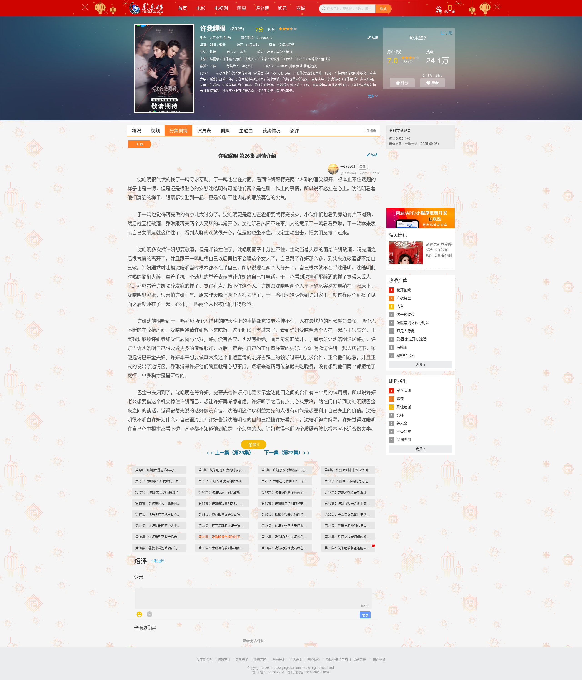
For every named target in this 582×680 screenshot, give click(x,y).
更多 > (421, 364)
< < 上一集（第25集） (231, 452)
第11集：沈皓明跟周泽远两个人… (285, 492)
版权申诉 (278, 659)
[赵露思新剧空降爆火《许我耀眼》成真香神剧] (406, 252)
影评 (294, 130)
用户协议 (314, 659)
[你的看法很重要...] (253, 597)
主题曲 (246, 130)
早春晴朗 (403, 390)
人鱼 (400, 306)
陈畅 (213, 51)
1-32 (139, 144)
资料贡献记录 (400, 130)
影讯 (282, 8)
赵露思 (214, 58)
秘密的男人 (405, 355)
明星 (241, 8)
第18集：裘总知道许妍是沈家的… (222, 514)
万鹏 (238, 58)
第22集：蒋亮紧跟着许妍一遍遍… (222, 525)
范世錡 (326, 58)
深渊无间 (403, 439)
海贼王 (401, 347)
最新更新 (359, 659)
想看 (432, 82)
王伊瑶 (287, 58)
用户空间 (379, 659)
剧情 (213, 44)
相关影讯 (398, 234)
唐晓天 (249, 58)
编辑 (372, 37)
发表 (365, 615)
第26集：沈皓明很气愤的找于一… (222, 536)
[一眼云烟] (334, 169)
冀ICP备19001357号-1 (268, 672)
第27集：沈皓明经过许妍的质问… (285, 536)
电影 (200, 8)
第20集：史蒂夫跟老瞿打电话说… (349, 514)
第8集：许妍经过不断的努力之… (348, 481)
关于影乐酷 (205, 659)
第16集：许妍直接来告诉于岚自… (349, 503)
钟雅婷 (275, 58)
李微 (279, 51)
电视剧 (221, 8)
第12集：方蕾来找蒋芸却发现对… (349, 492)
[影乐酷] (146, 8)
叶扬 (270, 51)
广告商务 (296, 659)
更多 (373, 96)
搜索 (383, 8)
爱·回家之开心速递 (411, 339)
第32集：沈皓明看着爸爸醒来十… (349, 548)
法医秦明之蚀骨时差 (412, 322)
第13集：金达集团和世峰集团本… (159, 503)
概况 (136, 130)
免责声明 (260, 659)
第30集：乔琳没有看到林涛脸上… (222, 548)
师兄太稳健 (405, 330)
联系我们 (242, 659)
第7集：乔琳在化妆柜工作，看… (284, 481)
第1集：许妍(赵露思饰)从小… (156, 469)
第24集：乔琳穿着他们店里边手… (349, 525)
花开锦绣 (403, 289)
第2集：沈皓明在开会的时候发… (221, 469)
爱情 (222, 44)
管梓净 (262, 58)
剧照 (225, 130)
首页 (182, 8)
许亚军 (300, 58)
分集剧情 (178, 130)
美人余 (401, 423)
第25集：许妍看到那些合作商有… (159, 536)
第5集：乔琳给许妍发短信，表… (158, 481)
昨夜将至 (403, 298)
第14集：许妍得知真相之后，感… (222, 503)
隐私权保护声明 (337, 659)
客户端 (450, 9)
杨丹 (289, 51)
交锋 (400, 415)
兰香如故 (403, 431)
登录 (138, 576)
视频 (155, 130)
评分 (402, 82)
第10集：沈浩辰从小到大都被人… (222, 492)
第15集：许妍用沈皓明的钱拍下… (285, 503)
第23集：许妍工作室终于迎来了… (285, 525)
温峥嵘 (313, 58)
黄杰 (243, 51)
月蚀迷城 (403, 406)
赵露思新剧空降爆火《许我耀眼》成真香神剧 (439, 249)
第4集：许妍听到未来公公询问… (348, 469)
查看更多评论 (253, 640)
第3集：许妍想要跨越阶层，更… (284, 469)
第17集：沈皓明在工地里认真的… (159, 514)
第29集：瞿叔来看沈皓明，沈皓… (159, 548)
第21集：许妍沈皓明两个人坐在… (159, 525)
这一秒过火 (405, 314)
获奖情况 (271, 130)
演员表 (204, 130)
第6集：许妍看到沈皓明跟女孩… (221, 481)
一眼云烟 (347, 166)
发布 (438, 9)
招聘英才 (224, 659)
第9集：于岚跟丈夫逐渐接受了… (158, 492)
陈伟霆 (227, 58)
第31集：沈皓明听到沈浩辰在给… (285, 548)
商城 (300, 8)
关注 (362, 166)
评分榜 (262, 8)
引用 (446, 32)
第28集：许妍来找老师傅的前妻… (349, 536)
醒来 (400, 398)
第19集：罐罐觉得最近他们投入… (285, 514)
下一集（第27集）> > (287, 452)
